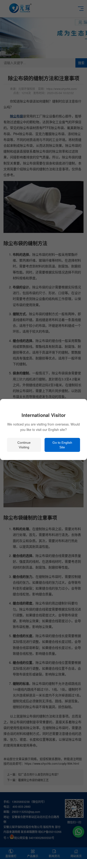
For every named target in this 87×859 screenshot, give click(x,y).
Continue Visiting (24, 445)
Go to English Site (62, 445)
